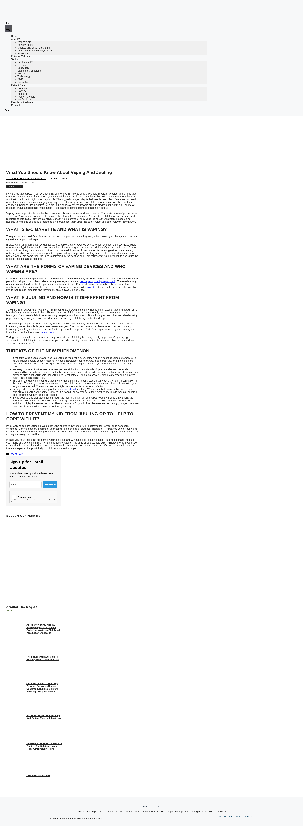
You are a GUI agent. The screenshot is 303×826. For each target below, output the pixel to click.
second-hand (68, 389)
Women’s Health (26, 96)
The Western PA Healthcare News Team (26, 178)
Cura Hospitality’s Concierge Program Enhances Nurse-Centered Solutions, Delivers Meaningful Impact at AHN (42, 687)
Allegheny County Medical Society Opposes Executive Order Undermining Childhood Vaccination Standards (43, 628)
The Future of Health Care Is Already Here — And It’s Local (42, 658)
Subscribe (50, 484)
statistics (92, 287)
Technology (23, 76)
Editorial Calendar (21, 56)
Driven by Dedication (38, 775)
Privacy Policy (25, 45)
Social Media (24, 82)
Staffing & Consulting (29, 70)
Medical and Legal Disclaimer (34, 47)
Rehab (21, 73)
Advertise (22, 53)
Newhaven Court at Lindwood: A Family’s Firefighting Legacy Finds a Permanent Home (44, 746)
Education (23, 68)
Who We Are (24, 42)
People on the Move (22, 102)
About (14, 39)
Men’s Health (24, 99)
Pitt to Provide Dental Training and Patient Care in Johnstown (43, 716)
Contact (15, 105)
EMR (20, 79)
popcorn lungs (47, 332)
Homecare (23, 88)
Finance (22, 65)
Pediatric (22, 93)
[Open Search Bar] (7, 23)
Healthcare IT (25, 62)
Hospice (22, 91)
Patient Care (18, 85)
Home (14, 36)
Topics (14, 59)
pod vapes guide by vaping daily (98, 281)
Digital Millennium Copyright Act (35, 50)
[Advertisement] (151, 140)
